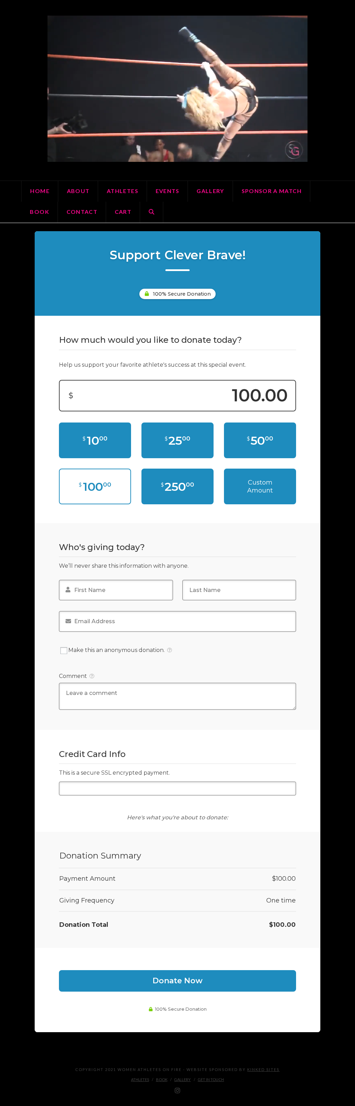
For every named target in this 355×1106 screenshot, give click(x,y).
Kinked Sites (263, 1069)
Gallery (182, 1079)
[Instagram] (177, 1091)
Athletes (140, 1079)
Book (161, 1079)
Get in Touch (211, 1079)
